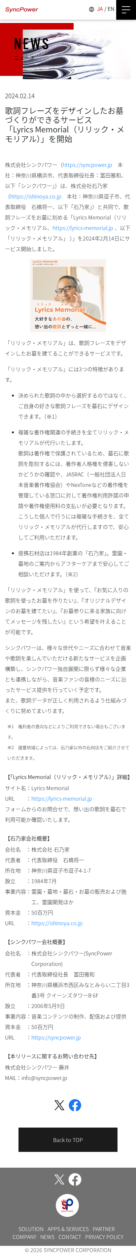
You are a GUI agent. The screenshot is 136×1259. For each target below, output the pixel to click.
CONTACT (69, 1237)
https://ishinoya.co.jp (35, 196)
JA (100, 8)
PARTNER (104, 1229)
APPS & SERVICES (68, 1229)
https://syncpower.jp (87, 165)
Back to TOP (68, 1140)
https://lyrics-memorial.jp (82, 228)
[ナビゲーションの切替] (126, 10)
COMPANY (24, 1237)
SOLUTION (31, 1229)
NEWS (47, 1237)
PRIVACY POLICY (104, 1237)
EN (111, 8)
